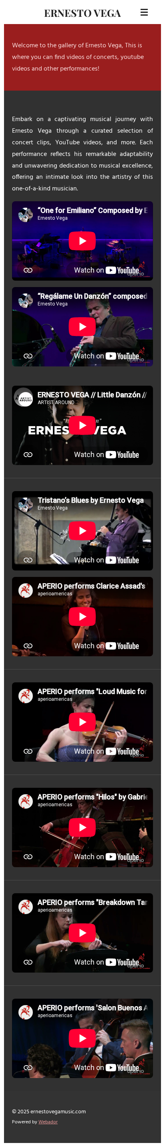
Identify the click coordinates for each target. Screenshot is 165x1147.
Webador (48, 1122)
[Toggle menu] (144, 12)
